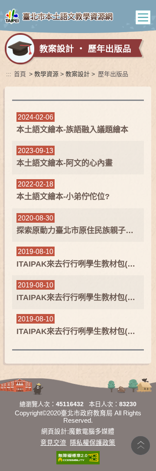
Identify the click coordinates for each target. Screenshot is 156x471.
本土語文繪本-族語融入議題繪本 (72, 129)
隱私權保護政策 (92, 442)
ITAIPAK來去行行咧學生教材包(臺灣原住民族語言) (78, 331)
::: (8, 73)
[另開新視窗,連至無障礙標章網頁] (78, 457)
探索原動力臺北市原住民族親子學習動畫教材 (78, 230)
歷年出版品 (113, 73)
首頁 (20, 73)
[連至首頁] (59, 17)
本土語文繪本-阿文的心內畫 (64, 163)
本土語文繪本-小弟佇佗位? (63, 196)
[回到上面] (140, 445)
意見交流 (53, 442)
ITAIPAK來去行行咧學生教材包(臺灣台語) (78, 264)
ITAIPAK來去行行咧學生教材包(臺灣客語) (78, 297)
